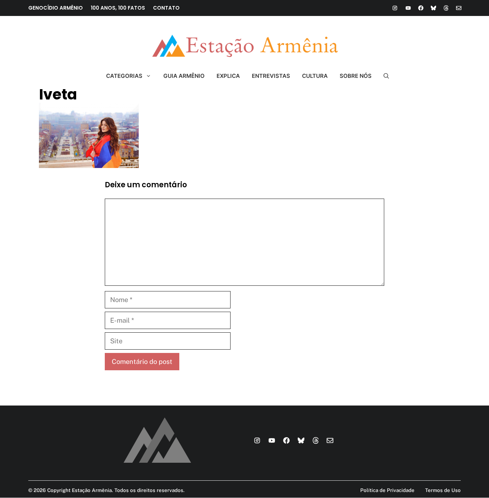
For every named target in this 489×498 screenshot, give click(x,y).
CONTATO (166, 7)
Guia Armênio (184, 76)
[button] (383, 76)
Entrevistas (271, 76)
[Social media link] (395, 8)
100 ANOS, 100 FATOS (118, 7)
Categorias (124, 76)
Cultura (315, 76)
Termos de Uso (443, 490)
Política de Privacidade (387, 490)
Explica (228, 76)
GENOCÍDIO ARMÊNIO (55, 7)
